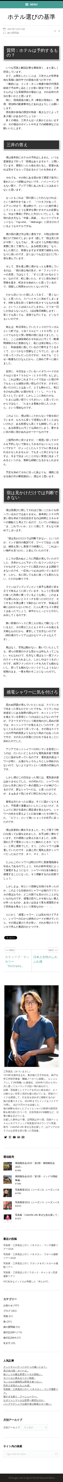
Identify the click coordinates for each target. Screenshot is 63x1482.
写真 (5, 1316)
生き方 (6, 1343)
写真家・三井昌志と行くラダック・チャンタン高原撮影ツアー (30, 1274)
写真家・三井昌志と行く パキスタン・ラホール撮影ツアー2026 (30, 1256)
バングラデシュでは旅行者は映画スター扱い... (27, 1403)
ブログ (6, 1310)
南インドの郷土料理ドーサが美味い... (23, 1374)
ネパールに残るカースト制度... (19, 1378)
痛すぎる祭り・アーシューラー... (20, 1396)
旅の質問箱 (13, 32)
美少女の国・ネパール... (15, 1370)
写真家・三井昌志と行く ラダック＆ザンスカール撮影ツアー (30, 1265)
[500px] (18, 1137)
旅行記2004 (9, 1337)
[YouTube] (14, 1137)
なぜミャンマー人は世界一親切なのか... (24, 1400)
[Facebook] (10, 1137)
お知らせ (8, 1305)
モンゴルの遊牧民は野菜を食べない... (23, 1381)
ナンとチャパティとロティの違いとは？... (25, 1366)
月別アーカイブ (11, 1427)
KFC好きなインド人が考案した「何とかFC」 (27, 1281)
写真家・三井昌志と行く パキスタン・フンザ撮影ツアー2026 (30, 1246)
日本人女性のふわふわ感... (17, 1385)
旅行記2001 (9, 1332)
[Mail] (23, 1137)
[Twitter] (5, 1137)
